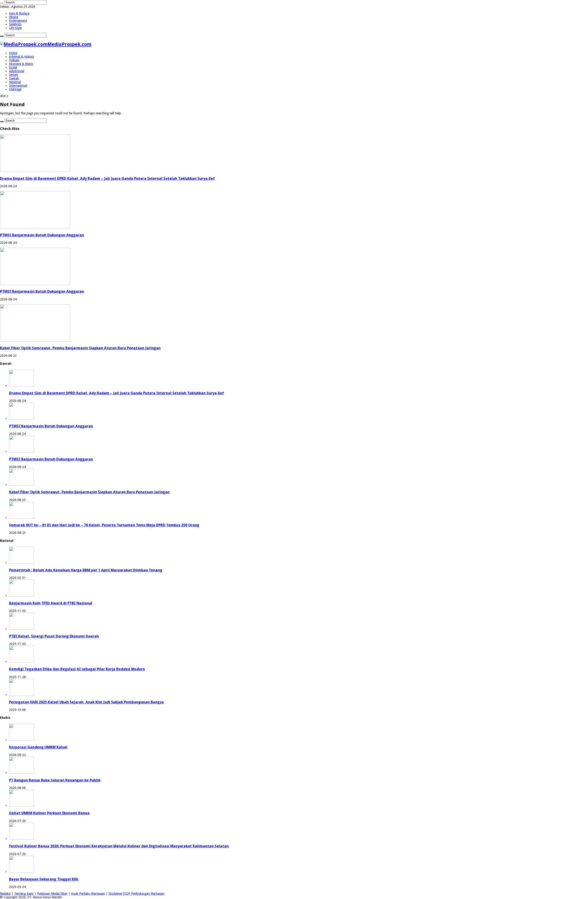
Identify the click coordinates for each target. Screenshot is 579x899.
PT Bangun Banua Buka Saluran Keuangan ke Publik (54, 780)
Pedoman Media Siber (52, 893)
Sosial (13, 67)
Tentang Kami (23, 893)
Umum (13, 75)
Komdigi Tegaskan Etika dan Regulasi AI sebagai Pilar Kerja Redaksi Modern (77, 669)
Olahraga (15, 89)
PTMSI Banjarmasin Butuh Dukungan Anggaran (42, 235)
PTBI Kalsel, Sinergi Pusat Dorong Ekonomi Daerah (54, 636)
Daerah (14, 78)
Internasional (18, 85)
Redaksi (5, 893)
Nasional (15, 82)
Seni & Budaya (19, 13)
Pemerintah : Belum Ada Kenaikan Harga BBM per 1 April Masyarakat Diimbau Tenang (85, 570)
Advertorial (16, 71)
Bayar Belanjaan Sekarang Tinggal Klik (43, 879)
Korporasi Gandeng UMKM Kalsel (38, 747)
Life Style (15, 28)
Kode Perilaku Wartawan (88, 893)
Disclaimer (115, 893)
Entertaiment (18, 20)
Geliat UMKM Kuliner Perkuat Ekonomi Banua (49, 813)
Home (13, 53)
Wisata (13, 17)
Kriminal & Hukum (21, 56)
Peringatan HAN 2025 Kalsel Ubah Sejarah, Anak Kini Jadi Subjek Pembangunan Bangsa (86, 702)
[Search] (2, 3)
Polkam (14, 60)
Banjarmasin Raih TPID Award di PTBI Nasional (50, 603)
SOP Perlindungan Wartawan (144, 893)
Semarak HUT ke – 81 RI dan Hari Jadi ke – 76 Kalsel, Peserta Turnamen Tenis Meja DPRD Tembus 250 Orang (104, 525)
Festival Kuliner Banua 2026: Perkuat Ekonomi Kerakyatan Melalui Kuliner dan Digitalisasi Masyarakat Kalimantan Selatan (119, 846)
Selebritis (15, 24)
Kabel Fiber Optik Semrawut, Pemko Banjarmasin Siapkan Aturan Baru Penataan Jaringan (80, 348)
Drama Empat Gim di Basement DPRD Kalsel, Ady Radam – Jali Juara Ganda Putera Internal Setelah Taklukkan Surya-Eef (107, 178)
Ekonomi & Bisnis (21, 64)
